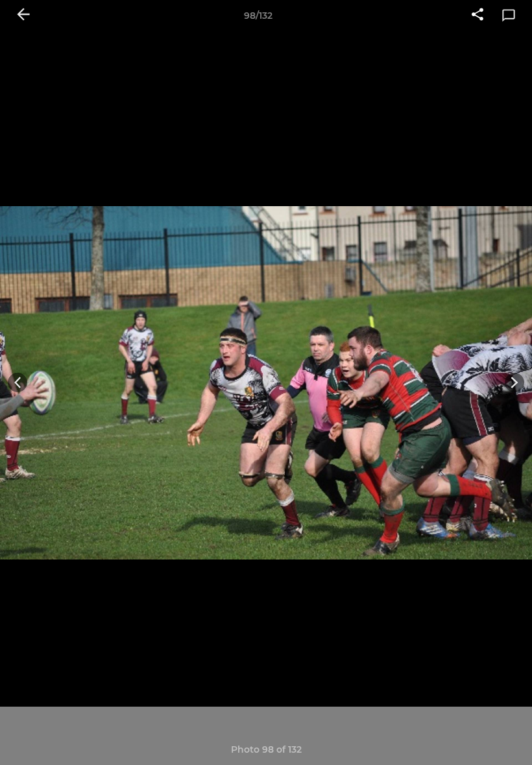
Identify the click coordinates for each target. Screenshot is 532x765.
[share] (477, 15)
